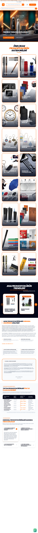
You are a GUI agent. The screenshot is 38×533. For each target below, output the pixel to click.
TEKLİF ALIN (33, 4)
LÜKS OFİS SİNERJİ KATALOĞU (9, 37)
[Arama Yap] (23, 5)
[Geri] (2, 304)
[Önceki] (2, 26)
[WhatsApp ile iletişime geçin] (35, 530)
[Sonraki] (35, 26)
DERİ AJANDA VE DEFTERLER (20, 37)
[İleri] (36, 304)
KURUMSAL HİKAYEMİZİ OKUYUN (7, 343)
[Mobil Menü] (27, 4)
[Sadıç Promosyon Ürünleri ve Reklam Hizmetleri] (3, 4)
